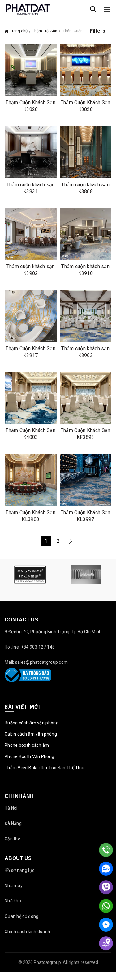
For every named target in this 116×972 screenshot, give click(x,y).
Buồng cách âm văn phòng (31, 722)
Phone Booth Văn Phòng (29, 756)
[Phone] (106, 850)
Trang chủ (19, 31)
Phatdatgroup (47, 962)
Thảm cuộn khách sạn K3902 (30, 269)
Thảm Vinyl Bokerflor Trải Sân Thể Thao (45, 767)
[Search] (93, 9)
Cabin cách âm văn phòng (31, 734)
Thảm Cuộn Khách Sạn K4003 (30, 433)
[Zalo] (106, 869)
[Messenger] (106, 925)
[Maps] (106, 943)
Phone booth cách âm (27, 745)
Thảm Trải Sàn (44, 31)
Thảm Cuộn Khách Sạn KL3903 (30, 515)
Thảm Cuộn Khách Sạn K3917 (30, 352)
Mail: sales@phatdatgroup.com (36, 662)
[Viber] (106, 887)
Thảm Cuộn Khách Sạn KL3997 (85, 515)
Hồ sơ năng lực (19, 870)
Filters (97, 31)
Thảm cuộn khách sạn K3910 (85, 269)
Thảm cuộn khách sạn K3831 (30, 188)
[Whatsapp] (106, 906)
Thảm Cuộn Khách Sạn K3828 (30, 106)
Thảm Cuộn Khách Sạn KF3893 (85, 433)
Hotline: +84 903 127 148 (30, 646)
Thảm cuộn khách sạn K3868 (85, 188)
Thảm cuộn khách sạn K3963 (85, 352)
